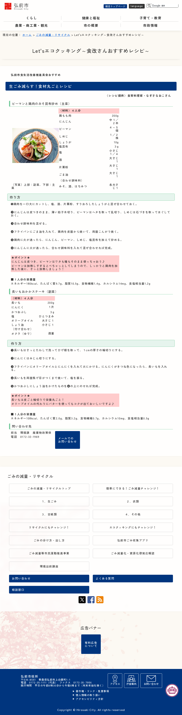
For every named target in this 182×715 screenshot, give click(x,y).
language (137, 6)
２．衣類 (133, 501)
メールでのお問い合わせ (67, 439)
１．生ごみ (49, 501)
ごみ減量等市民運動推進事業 (49, 553)
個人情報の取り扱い (88, 695)
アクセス (115, 684)
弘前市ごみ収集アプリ (133, 540)
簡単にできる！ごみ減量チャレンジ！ (132, 488)
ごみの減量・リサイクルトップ (49, 488)
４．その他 (133, 514)
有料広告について (91, 644)
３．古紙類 (49, 514)
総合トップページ (115, 6)
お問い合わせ (21, 578)
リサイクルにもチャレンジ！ (49, 527)
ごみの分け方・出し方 (49, 540)
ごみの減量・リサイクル (53, 35)
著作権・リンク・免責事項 (92, 691)
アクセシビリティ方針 (89, 698)
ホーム (27, 35)
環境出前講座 (49, 566)
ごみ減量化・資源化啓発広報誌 (133, 553)
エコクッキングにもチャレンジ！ (132, 527)
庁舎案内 (131, 684)
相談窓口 (18, 590)
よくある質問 (105, 578)
